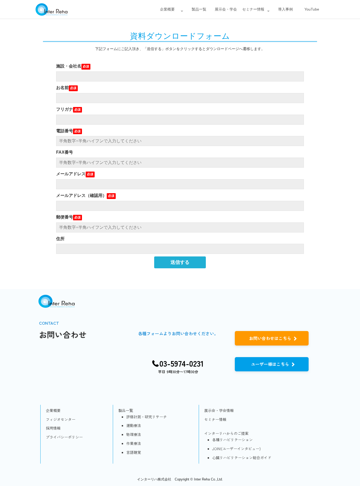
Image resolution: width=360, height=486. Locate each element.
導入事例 (285, 9)
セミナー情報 (253, 9)
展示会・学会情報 (219, 410)
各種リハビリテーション (232, 439)
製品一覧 (199, 9)
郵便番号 (64, 217)
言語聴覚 (133, 452)
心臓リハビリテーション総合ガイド (241, 457)
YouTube (311, 9)
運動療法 (133, 425)
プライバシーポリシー (64, 437)
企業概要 (167, 9)
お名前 (62, 87)
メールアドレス (71, 174)
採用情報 (53, 428)
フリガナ (64, 109)
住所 (60, 238)
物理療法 (133, 434)
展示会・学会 (226, 9)
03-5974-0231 (181, 363)
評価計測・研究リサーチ (146, 416)
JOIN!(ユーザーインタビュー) (236, 448)
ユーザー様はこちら (270, 364)
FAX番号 (64, 152)
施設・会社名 (68, 66)
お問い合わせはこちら (270, 338)
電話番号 (64, 131)
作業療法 (133, 443)
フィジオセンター (60, 419)
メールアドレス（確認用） (81, 195)
